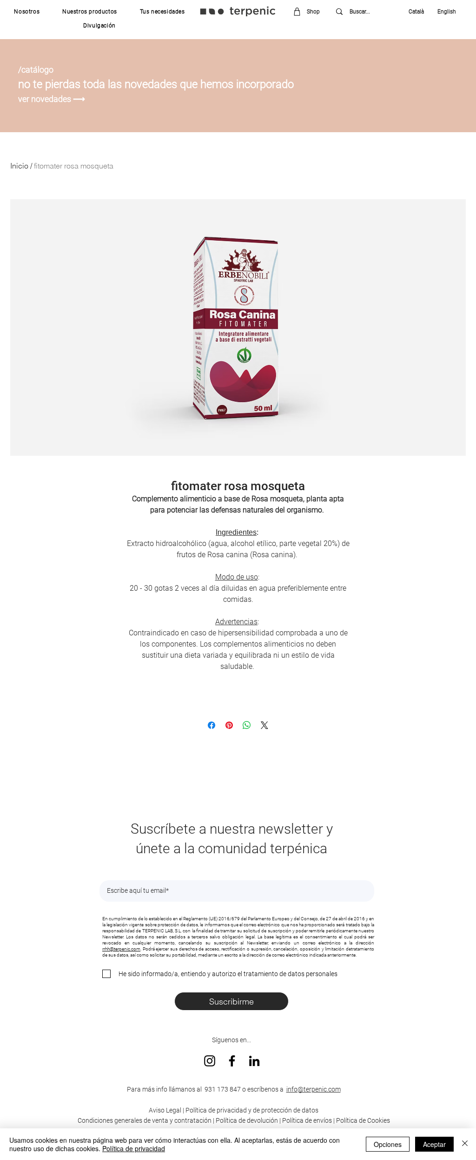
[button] (27, 12)
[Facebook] (232, 1060)
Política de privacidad (133, 1148)
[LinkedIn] (254, 1060)
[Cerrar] (464, 1144)
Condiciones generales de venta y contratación (145, 1120)
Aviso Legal (165, 1110)
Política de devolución (247, 1120)
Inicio (19, 165)
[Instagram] (209, 1060)
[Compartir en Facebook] (211, 725)
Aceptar (434, 1144)
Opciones (388, 1144)
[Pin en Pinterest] (229, 725)
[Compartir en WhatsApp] (246, 725)
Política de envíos (307, 1120)
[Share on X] (264, 725)
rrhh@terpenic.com (121, 948)
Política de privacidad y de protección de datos (251, 1110)
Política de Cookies (363, 1120)
